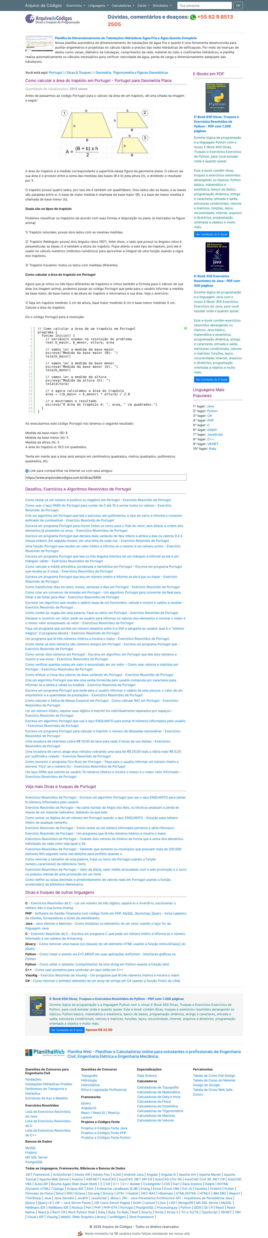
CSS (167, 1184)
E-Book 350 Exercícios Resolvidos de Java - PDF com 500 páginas (217, 280)
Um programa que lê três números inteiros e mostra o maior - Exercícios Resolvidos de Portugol (97, 639)
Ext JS (187, 1189)
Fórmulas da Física (39, 1193)
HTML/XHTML (186, 1193)
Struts (159, 1212)
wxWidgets (117, 1217)
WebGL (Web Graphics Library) (84, 1217)
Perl (88, 1207)
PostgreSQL (34, 1162)
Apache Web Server (54, 1179)
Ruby (212, 448)
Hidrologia (89, 1080)
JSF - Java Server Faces (73, 1203)
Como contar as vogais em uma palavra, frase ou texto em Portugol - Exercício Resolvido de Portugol (101, 613)
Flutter (229, 1189)
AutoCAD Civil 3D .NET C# (205, 1179)
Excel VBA (171, 1189)
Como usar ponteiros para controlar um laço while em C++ (79, 970)
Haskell (133, 1193)
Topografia (89, 1076)
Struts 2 (172, 1212)
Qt (206, 1207)
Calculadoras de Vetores (155, 1120)
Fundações (33, 1079)
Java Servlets (64, 1198)
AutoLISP (41, 1184)
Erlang (145, 1189)
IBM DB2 (219, 1193)
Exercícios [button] (75, 5)
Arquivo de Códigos (43, 5)
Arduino (77, 1179)
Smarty (146, 1212)
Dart (176, 1184)
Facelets (201, 1189)
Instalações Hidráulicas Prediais (48, 1084)
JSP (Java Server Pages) (112, 1203)
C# (209, 416)
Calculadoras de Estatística (157, 1106)
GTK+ (121, 1193)
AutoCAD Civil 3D (168, 1179)
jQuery (86, 1103)
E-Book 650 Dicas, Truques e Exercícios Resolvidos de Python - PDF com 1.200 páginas (116, 999)
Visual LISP (35, 1217)
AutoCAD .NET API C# (135, 1179)
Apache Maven (210, 1174)
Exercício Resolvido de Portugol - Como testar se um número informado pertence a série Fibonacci (99, 828)
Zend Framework (141, 1217)
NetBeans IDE (35, 1207)
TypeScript (209, 1212)
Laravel (86, 1117)
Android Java (134, 1174)
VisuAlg (52, 1217)
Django (58, 1189)
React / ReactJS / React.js (100, 1113)
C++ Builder (131, 1184)
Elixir (90, 1189)
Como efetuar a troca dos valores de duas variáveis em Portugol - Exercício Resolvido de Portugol (99, 675)
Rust (135, 1212)
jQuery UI (45, 1203)
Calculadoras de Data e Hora (158, 1097)
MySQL (30, 1148)
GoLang (94, 1193)
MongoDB (185, 1203)
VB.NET (213, 444)
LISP (172, 1203)
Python (212, 411)
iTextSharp (33, 1198)
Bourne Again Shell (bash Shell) (74, 1184)
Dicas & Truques (79, 72)
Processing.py (167, 1207)
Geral (60, 1193)
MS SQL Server (36, 1157)
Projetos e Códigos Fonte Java (104, 1128)
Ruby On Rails (118, 1212)
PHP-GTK (110, 1207)
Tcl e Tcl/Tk (190, 1212)
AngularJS (88, 1108)
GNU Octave (76, 1193)
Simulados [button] (161, 5)
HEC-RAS (148, 1193)
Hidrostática (90, 1085)
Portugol (55, 72)
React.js (43, 1212)
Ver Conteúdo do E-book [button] (211, 234)
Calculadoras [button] (122, 5)
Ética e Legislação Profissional (104, 1090)
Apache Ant (187, 1174)
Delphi (212, 430)
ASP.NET (92, 1179)
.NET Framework (37, 1174)
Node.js (77, 1207)
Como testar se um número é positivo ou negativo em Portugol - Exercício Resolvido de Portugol (98, 500)
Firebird (31, 1153)
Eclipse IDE (75, 1189)
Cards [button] (142, 5)
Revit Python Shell (81, 1212)
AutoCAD (109, 1179)
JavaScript (215, 434)
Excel (157, 1189)
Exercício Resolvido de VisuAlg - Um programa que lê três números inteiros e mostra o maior (110, 975)
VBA (238, 1212)
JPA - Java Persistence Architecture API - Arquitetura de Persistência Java (176, 1198)
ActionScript (62, 1174)
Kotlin (137, 1203)
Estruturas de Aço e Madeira (46, 1098)
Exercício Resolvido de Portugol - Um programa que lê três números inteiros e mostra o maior (95, 833)
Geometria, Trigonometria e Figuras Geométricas (132, 72)
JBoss (114, 1198)
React (220, 1207)
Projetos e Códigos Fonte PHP (103, 1133)
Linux (162, 1203)
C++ (210, 439)
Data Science (147, 1076)
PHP (210, 420)
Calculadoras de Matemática (158, 1092)
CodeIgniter (152, 1184)
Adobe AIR (82, 1174)
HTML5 (205, 1193)
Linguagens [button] (97, 5)
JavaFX (82, 1198)
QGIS (197, 1207)
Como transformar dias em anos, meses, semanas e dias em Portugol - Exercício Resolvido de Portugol (102, 587)
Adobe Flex (101, 1174)
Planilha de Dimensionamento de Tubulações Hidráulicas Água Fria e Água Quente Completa (126, 38)
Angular (152, 1174)
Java (210, 406)
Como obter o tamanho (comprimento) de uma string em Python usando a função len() (104, 964)
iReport (234, 1193)
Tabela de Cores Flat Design (214, 1076)
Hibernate (165, 1193)
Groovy (108, 1193)
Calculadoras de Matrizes (156, 1115)
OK (238, 5)
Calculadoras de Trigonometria (160, 1111)
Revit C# (58, 1212)
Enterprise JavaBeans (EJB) (117, 1189)
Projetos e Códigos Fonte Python (105, 1137)
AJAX (117, 1174)
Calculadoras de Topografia (158, 1087)
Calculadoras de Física (154, 1101)
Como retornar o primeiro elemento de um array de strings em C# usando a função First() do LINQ (106, 981)
